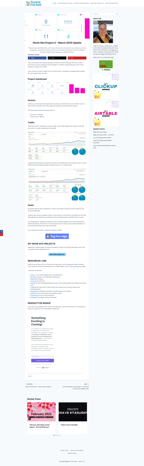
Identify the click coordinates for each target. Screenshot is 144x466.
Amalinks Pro (34, 293)
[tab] (55, 435)
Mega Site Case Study (100, 132)
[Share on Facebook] (1, 231)
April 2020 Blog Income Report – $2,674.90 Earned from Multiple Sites (76, 387)
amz (29, 376)
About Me (107, 57)
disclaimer (59, 52)
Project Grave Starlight (69, 425)
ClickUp (32, 275)
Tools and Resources (111, 3)
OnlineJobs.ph (34, 295)
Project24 (33, 287)
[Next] (84, 418)
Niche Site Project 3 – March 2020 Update (38, 385)
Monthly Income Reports (81, 3)
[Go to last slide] (29, 418)
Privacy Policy (64, 450)
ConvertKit (33, 281)
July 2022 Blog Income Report (102, 137)
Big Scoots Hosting (36, 277)
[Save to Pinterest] (1, 234)
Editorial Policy (72, 453)
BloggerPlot (33, 291)
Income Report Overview (65, 3)
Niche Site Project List (97, 3)
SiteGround (56, 277)
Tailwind (33, 279)
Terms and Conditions (77, 450)
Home (54, 3)
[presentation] (41, 411)
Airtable (33, 283)
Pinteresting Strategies (37, 297)
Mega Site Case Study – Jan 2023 (103, 135)
